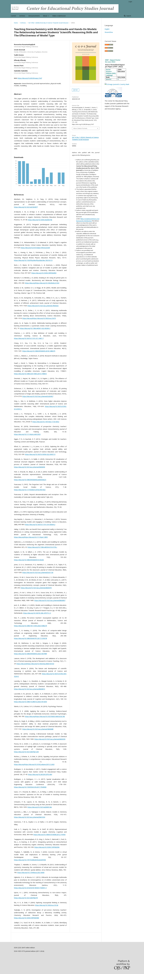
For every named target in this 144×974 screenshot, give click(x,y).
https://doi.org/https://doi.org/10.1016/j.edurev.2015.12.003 (34, 764)
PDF (76, 90)
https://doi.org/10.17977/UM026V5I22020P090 (30, 860)
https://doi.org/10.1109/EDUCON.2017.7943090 (30, 787)
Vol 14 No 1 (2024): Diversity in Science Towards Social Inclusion (48, 23)
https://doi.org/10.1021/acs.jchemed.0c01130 (37, 572)
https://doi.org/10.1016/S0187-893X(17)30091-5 (30, 888)
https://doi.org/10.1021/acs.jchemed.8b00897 (49, 600)
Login (130, 2)
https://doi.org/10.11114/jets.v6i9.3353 (27, 434)
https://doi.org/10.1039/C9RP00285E (43, 273)
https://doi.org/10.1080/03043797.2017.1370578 (30, 638)
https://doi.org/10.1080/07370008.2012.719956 (49, 835)
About (45, 16)
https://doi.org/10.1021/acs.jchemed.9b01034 (29, 817)
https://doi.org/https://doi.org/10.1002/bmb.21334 (42, 283)
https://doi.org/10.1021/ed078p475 (26, 898)
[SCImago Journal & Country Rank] (117, 84)
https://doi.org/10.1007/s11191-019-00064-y (40, 524)
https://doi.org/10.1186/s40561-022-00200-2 (35, 328)
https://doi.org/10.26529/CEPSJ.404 (40, 774)
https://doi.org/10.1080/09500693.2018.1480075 (38, 351)
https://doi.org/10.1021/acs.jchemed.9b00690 (29, 467)
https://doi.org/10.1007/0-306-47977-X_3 (37, 613)
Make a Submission (59, 16)
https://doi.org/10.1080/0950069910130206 (29, 560)
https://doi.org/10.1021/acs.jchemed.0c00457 (37, 396)
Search (128, 16)
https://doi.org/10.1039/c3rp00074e (40, 220)
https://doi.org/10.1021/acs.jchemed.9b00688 (37, 729)
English (107, 29)
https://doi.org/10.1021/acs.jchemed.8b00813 (29, 689)
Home (16, 23)
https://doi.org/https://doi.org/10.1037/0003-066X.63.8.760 (45, 716)
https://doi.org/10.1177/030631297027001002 (29, 490)
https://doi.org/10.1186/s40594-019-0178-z (42, 547)
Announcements (34, 16)
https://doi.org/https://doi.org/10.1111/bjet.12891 (31, 537)
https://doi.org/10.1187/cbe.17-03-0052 (45, 422)
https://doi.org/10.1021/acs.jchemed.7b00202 (43, 306)
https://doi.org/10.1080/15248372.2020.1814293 (30, 702)
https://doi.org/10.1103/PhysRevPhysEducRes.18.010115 (33, 260)
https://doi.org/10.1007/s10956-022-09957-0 (40, 454)
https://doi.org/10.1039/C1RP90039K (46, 847)
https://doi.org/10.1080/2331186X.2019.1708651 (30, 374)
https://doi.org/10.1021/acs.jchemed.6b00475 (36, 588)
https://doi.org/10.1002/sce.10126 (46, 905)
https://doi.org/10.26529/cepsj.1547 (30, 78)
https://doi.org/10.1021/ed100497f (26, 207)
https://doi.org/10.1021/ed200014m (40, 807)
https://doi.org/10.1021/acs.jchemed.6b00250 (49, 739)
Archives (22, 16)
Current (13, 16)
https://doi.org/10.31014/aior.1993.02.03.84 (35, 248)
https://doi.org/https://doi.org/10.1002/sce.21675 (39, 318)
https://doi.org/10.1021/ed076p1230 (26, 752)
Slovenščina (109, 32)
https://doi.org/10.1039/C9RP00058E (26, 918)
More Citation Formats (80, 128)
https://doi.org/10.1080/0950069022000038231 (30, 480)
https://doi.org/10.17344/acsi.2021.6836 (30, 872)
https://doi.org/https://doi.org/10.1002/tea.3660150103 (35, 664)
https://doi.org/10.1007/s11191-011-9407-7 (29, 338)
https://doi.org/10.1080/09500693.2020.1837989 (30, 654)
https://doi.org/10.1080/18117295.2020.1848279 (30, 626)
